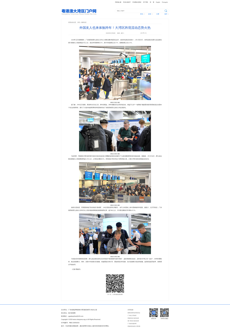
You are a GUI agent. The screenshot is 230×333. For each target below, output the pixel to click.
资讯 (141, 14)
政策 (149, 14)
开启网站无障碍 (136, 2)
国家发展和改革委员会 (134, 312)
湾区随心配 (118, 2)
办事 (157, 14)
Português (165, 2)
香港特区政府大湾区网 (134, 326)
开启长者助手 (127, 2)
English (158, 2)
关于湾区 (145, 2)
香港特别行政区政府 (133, 318)
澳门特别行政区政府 (133, 321)
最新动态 (83, 22)
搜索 (167, 10)
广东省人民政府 (132, 315)
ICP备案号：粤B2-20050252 (70, 322)
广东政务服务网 (132, 323)
